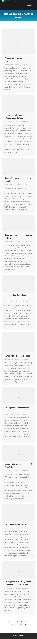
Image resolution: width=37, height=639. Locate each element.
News (6, 64)
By (14, 64)
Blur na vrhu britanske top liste (17, 356)
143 (12, 624)
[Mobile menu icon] (34, 5)
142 (32, 621)
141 (27, 621)
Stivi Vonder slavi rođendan (15, 524)
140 (22, 621)
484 (21, 624)
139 (16, 621)
